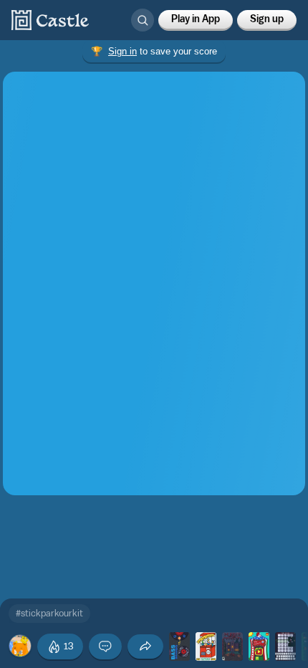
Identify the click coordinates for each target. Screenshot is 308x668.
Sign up (267, 19)
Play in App (195, 19)
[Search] (142, 20)
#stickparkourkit (49, 613)
